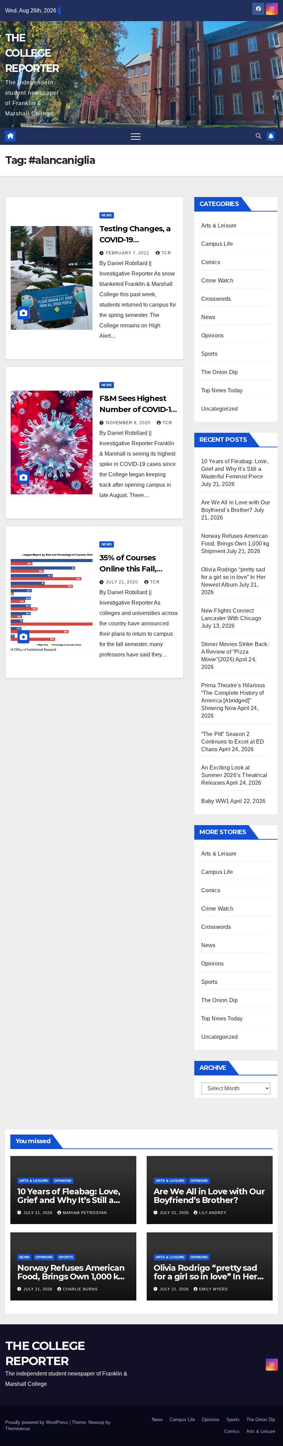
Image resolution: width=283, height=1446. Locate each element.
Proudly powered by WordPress (37, 1422)
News (106, 215)
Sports (209, 354)
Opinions (212, 335)
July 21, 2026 (38, 1213)
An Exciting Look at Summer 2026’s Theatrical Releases (234, 775)
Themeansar (17, 1428)
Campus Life (217, 244)
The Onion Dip (219, 372)
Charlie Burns (80, 1289)
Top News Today (222, 390)
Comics (210, 262)
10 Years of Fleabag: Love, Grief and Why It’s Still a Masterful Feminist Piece (235, 468)
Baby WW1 (215, 801)
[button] (258, 136)
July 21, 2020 (122, 582)
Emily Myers (213, 1289)
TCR (166, 253)
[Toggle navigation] (135, 136)
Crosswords (216, 299)
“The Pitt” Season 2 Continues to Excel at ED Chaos (232, 741)
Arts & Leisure (219, 225)
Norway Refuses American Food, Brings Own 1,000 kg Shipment (235, 543)
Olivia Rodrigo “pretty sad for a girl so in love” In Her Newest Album (233, 577)
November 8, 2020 (129, 422)
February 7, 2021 (128, 253)
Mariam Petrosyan (85, 1213)
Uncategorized (219, 409)
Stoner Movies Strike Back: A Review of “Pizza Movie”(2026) (235, 651)
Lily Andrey (212, 1213)
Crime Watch (217, 280)
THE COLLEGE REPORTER (32, 53)
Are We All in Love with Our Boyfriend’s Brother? (209, 1195)
